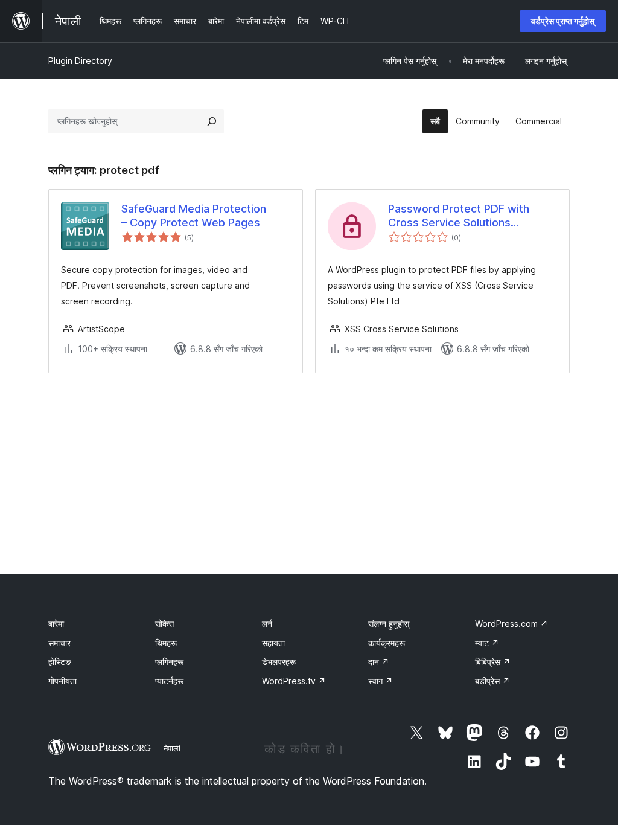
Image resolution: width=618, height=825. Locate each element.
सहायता (273, 643)
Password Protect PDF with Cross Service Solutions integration (458, 216)
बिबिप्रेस (493, 661)
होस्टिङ (59, 661)
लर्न (267, 623)
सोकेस (164, 623)
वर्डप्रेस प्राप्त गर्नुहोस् (562, 21)
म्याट (487, 643)
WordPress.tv (294, 681)
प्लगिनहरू (169, 661)
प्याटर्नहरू (169, 681)
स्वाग (380, 681)
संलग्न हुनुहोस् (388, 623)
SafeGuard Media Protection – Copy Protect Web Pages (193, 215)
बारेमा (56, 623)
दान (378, 661)
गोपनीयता (62, 681)
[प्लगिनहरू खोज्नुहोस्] (212, 121)
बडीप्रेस (492, 681)
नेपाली (172, 748)
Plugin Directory (80, 61)
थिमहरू (166, 643)
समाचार (59, 643)
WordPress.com (511, 623)
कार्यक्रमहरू (386, 643)
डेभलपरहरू (279, 661)
